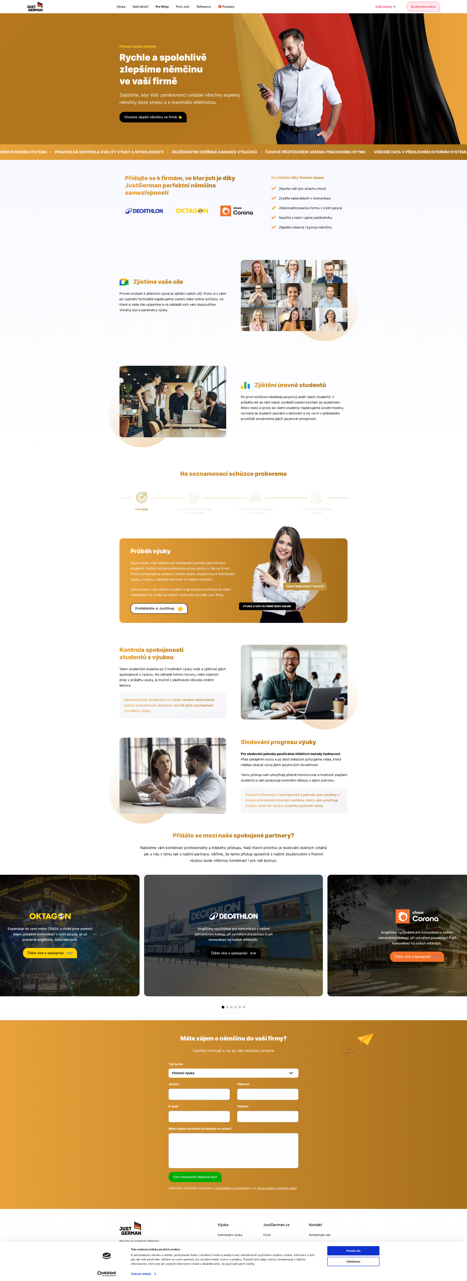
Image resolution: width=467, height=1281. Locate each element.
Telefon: (243, 1106)
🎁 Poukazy (226, 6)
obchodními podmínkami (232, 1188)
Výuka (121, 6)
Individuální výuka (230, 1235)
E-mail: (174, 1106)
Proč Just (182, 6)
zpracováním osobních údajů (277, 1188)
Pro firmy (162, 6)
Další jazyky (383, 6)
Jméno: (174, 1084)
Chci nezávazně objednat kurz (195, 1177)
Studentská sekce (423, 6)
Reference (204, 6)
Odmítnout (353, 1261)
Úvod (267, 1235)
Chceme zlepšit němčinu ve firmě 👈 (153, 117)
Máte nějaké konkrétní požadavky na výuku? (200, 1128)
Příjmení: (243, 1084)
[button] (223, 1007)
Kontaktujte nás (319, 1235)
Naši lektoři (140, 6)
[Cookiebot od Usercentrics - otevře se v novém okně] (107, 1274)
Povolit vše (353, 1250)
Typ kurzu (176, 1064)
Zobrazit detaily (141, 1273)
